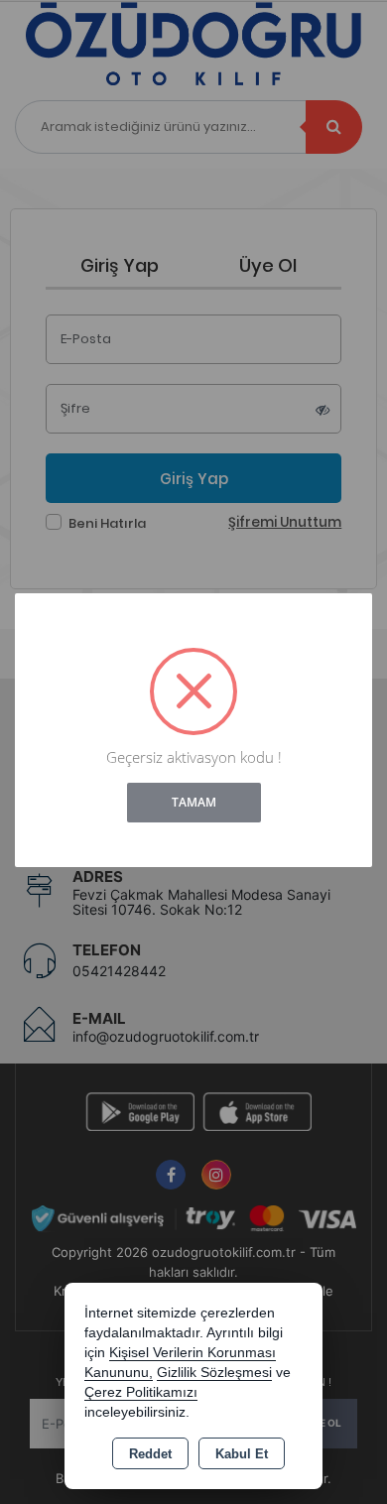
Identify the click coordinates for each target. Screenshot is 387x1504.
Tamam (194, 802)
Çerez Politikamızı (140, 1392)
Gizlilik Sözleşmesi (214, 1372)
